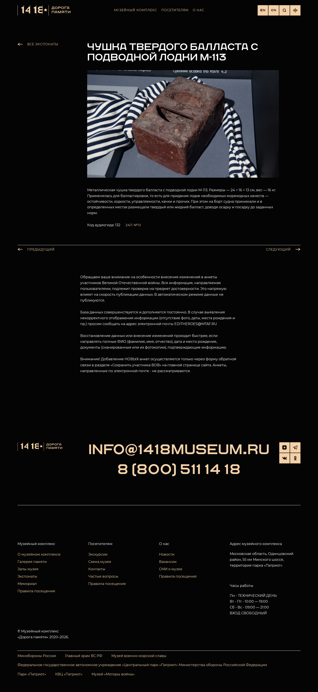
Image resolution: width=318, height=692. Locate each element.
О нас (198, 10)
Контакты (96, 569)
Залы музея (28, 569)
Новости (166, 554)
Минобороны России (37, 656)
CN (273, 10)
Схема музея (99, 562)
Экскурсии (98, 554)
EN (262, 10)
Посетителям (174, 10)
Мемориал (27, 584)
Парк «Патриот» (32, 674)
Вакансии (168, 562)
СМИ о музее (170, 569)
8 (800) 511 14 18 (179, 470)
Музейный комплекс (135, 10)
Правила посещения (36, 591)
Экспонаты (27, 576)
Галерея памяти (32, 562)
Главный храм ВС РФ (83, 656)
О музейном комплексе (39, 554)
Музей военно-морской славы (138, 656)
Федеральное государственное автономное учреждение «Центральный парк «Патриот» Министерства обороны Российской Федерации (142, 665)
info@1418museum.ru (179, 450)
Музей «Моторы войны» (113, 674)
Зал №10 (133, 225)
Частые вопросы (103, 576)
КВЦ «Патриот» (68, 674)
